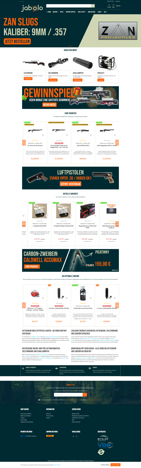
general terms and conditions (94, 399)
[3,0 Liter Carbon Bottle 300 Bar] (34, 293)
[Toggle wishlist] (42, 135)
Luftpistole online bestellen (52, 336)
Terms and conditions (26, 413)
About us (48, 413)
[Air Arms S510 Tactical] (35, 130)
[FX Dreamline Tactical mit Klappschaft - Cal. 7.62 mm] (59, 130)
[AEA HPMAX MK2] (83, 130)
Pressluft (100, 80)
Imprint (48, 417)
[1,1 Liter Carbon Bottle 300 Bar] (82, 293)
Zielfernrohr (85, 358)
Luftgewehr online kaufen (41, 354)
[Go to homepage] (32, 8)
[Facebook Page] (73, 436)
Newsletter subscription (78, 417)
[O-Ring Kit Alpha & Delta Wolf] (58, 211)
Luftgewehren (102, 340)
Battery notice (75, 413)
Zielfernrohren (41, 358)
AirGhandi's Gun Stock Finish (59, 308)
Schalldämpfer (77, 80)
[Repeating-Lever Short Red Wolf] (82, 211)
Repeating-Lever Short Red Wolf (83, 227)
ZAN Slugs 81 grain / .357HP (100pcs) (106, 227)
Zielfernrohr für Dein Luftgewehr (90, 338)
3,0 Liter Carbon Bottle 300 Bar (35, 308)
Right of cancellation (26, 415)
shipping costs (63, 460)
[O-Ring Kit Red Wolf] (34, 211)
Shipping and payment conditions (80, 415)
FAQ (73, 419)
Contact (23, 417)
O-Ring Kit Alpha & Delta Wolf (59, 226)
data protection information (72, 399)
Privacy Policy (56, 465)
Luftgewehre (28, 78)
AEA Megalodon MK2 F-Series (107, 145)
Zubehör (64, 358)
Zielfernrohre (53, 80)
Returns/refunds (76, 422)
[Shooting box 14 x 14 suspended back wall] (106, 293)
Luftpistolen (112, 340)
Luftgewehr (78, 358)
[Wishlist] (114, 5)
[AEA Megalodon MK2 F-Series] (106, 130)
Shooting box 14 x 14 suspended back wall (106, 309)
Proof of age (24, 419)
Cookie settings (105, 464)
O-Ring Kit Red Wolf (34, 226)
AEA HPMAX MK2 (83, 145)
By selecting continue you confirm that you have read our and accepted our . (70, 399)
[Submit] (85, 395)
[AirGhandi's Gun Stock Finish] (58, 293)
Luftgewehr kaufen (35, 336)
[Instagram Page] (76, 436)
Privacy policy (49, 415)
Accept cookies (115, 464)
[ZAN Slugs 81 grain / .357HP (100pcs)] (106, 211)
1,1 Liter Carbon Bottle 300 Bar (83, 308)
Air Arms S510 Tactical (35, 145)
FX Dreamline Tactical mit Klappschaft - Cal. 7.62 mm (59, 146)
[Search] (93, 6)
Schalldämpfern (49, 358)
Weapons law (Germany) (27, 422)
